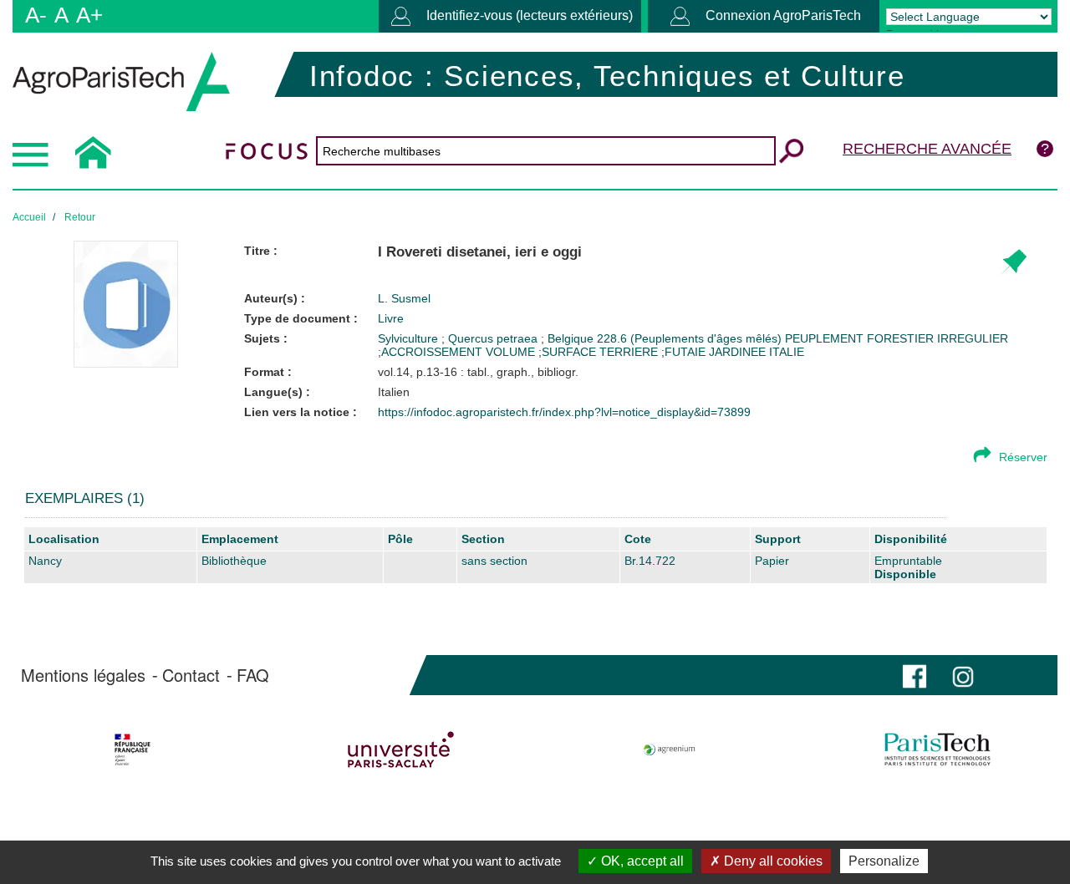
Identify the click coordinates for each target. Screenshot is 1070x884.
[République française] (132, 749)
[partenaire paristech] (937, 749)
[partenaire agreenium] (669, 749)
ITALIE (786, 351)
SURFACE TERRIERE (600, 351)
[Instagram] (963, 674)
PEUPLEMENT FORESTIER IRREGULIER (896, 338)
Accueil (29, 217)
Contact (191, 675)
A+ (89, 15)
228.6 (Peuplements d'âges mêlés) (691, 338)
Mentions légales (83, 675)
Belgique (572, 338)
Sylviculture (409, 338)
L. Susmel (404, 298)
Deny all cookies (772, 861)
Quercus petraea (494, 338)
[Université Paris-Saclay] (400, 749)
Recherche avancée (927, 148)
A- (36, 15)
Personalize (884, 861)
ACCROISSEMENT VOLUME (458, 351)
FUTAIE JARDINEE (715, 351)
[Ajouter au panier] (1013, 262)
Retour (79, 217)
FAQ (253, 675)
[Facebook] (914, 674)
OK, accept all (641, 861)
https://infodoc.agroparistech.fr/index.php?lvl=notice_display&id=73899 (564, 412)
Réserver (1023, 457)
